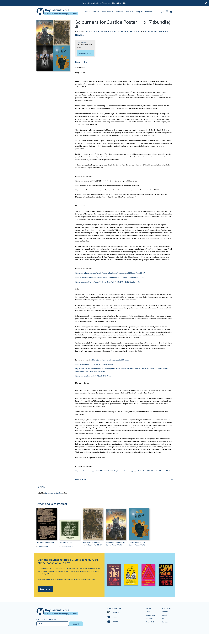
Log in (161, 11)
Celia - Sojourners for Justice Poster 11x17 (137, 543)
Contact (165, 622)
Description (81, 62)
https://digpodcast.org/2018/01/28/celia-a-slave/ (94, 364)
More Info (80, 479)
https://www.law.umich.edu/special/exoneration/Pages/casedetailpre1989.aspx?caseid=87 (110, 273)
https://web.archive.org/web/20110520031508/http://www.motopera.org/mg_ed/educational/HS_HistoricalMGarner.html (122, 471)
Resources (106, 11)
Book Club (150, 622)
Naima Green (92, 31)
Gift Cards (166, 608)
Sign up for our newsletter (47, 619)
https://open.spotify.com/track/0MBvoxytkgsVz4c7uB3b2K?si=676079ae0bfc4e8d (108, 282)
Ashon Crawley (44, 546)
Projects (119, 11)
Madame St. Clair (66, 542)
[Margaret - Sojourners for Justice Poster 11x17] (116, 523)
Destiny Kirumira (130, 31)
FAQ (163, 618)
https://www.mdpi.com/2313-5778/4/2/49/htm (93, 376)
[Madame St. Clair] (70, 523)
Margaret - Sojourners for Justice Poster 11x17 (116, 543)
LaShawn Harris (67, 546)
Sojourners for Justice (53, 493)
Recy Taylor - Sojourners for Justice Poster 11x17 (92, 543)
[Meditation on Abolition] (46, 523)
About (164, 615)
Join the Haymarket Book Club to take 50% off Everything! (104, 3)
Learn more (45, 589)
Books (88, 11)
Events (96, 11)
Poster (79, 42)
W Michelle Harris (110, 31)
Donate (148, 11)
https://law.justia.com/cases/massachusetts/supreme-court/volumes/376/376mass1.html (109, 277)
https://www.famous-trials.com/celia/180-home (110, 360)
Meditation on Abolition (45, 542)
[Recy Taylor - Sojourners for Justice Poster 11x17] (93, 523)
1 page (84, 42)
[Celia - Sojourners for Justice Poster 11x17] (139, 523)
